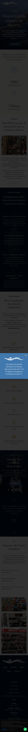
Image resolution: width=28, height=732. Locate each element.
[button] (26, 355)
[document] (14, 366)
